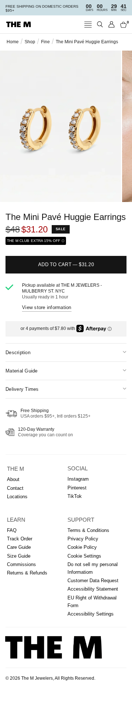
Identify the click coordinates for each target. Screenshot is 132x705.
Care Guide (19, 547)
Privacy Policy (82, 538)
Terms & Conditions (88, 530)
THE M (15, 469)
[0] (122, 24)
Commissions (21, 564)
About (13, 479)
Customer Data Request (92, 580)
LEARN (16, 520)
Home (13, 41)
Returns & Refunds (27, 573)
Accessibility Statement (92, 589)
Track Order (19, 538)
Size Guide (18, 556)
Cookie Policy (82, 547)
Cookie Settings (84, 556)
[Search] (100, 24)
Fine (45, 41)
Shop (30, 41)
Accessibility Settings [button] (90, 614)
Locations (17, 496)
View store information (47, 307)
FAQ (11, 530)
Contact (15, 488)
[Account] (111, 24)
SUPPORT (80, 520)
